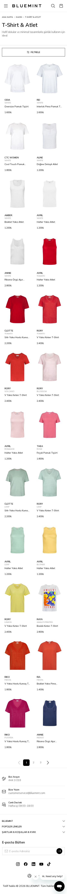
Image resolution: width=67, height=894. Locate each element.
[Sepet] (61, 6)
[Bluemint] (26, 5)
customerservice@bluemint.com (26, 793)
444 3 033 (14, 780)
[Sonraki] (48, 762)
